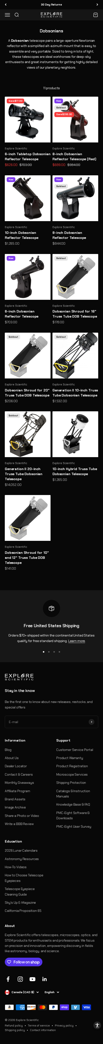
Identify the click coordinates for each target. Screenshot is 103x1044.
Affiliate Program (17, 791)
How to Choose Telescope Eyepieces (24, 878)
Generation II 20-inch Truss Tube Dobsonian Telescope (23, 474)
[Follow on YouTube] (32, 979)
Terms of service (39, 1025)
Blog (8, 750)
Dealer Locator (16, 766)
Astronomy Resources (22, 859)
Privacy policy (64, 1025)
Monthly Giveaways (19, 782)
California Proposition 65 (23, 910)
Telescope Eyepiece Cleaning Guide (19, 891)
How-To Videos (16, 867)
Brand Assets (15, 799)
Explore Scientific (16, 148)
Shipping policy (15, 1030)
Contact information (43, 1030)
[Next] (97, 4)
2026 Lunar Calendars (21, 850)
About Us (12, 758)
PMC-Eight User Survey (73, 826)
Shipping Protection (71, 782)
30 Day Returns (51, 4)
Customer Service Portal (74, 750)
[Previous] (5, 4)
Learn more (76, 641)
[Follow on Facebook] (8, 979)
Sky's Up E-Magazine (20, 902)
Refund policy (14, 1025)
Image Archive (15, 807)
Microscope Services (72, 774)
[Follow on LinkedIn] (44, 979)
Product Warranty (69, 758)
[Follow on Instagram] (20, 979)
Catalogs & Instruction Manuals (73, 793)
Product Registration (72, 766)
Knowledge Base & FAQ (73, 804)
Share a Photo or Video (22, 816)
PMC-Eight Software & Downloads (73, 815)
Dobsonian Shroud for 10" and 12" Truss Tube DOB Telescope (27, 557)
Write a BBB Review (19, 824)
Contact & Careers (19, 774)
